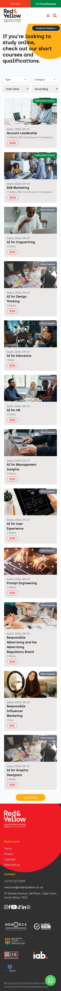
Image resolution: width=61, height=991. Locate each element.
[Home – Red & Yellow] (13, 15)
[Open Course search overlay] (55, 16)
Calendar (9, 859)
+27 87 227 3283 (14, 881)
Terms (8, 848)
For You (15, 3)
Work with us (12, 865)
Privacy (8, 854)
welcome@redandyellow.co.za (23, 887)
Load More (30, 797)
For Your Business (46, 3)
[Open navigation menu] (48, 16)
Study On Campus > (46, 28)
